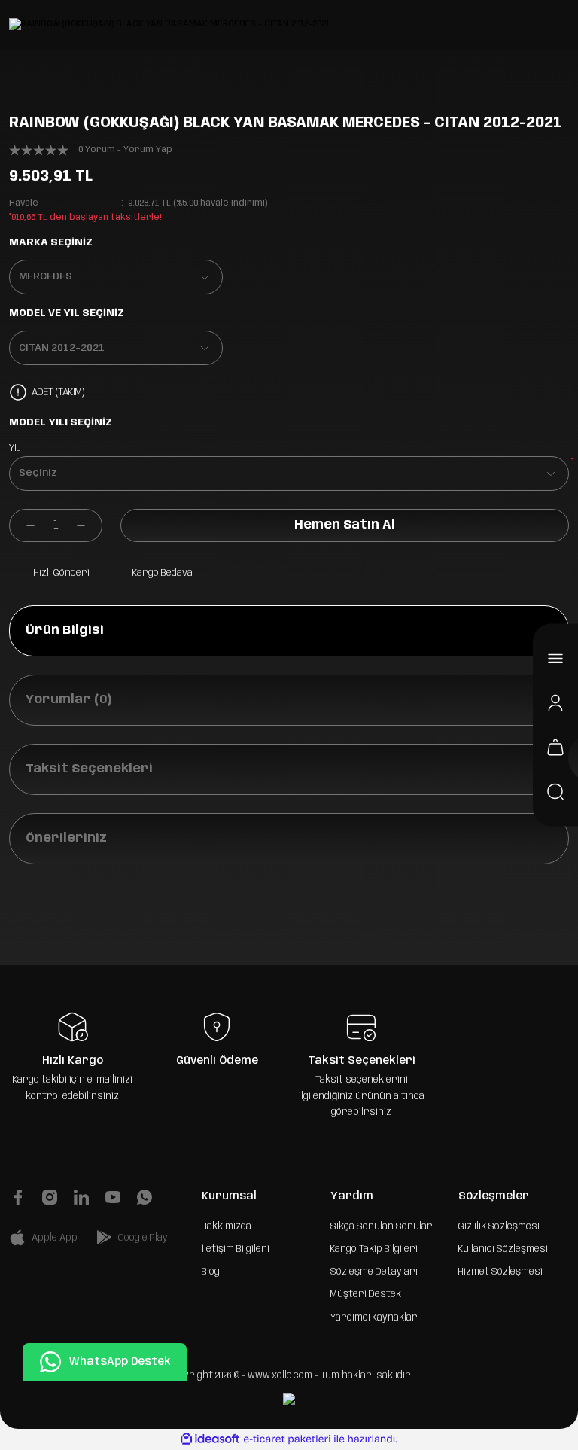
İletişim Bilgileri (235, 1249)
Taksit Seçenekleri (89, 769)
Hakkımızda (226, 1226)
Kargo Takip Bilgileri (374, 1249)
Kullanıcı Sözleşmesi (503, 1249)
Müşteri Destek (365, 1294)
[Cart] (555, 747)
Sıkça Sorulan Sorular (381, 1226)
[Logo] (169, 25)
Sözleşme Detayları (374, 1271)
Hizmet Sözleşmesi (500, 1271)
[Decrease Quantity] (22, 525)
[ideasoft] (210, 1439)
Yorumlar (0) (68, 699)
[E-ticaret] (287, 1439)
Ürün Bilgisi (65, 630)
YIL (15, 448)
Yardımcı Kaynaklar (374, 1317)
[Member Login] (555, 703)
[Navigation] (555, 658)
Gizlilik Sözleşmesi (499, 1226)
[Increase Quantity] (88, 525)
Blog (211, 1271)
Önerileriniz (66, 838)
